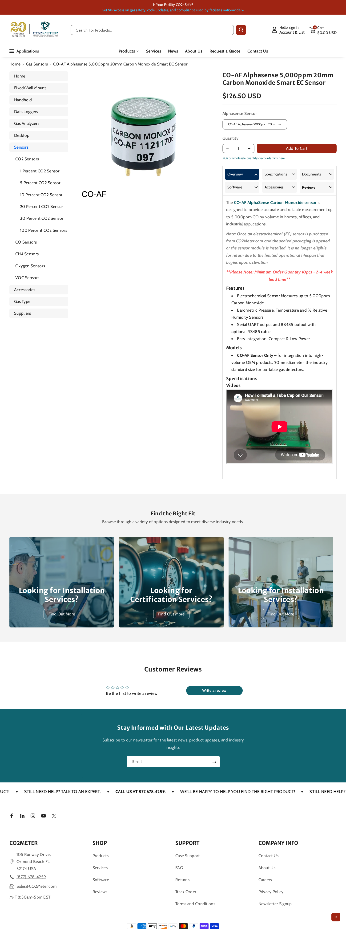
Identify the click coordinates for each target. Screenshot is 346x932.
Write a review (214, 690)
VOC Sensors (27, 277)
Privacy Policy (271, 891)
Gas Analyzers (26, 123)
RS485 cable (258, 331)
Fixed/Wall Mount (30, 87)
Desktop (21, 135)
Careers (265, 879)
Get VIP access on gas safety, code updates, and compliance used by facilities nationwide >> (173, 10)
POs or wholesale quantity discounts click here (253, 158)
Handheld (23, 99)
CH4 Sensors (27, 253)
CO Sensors (26, 242)
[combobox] (152, 30)
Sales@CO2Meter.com (36, 886)
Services (100, 867)
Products (127, 51)
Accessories (24, 289)
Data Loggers (26, 111)
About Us (266, 867)
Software (234, 187)
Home (14, 63)
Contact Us (268, 855)
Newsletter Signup (275, 903)
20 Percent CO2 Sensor (41, 206)
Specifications (276, 174)
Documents (311, 174)
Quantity (230, 138)
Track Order (185, 891)
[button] (323, 30)
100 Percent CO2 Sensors (43, 230)
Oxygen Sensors (30, 265)
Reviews (309, 187)
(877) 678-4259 (31, 876)
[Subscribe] (214, 762)
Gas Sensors (37, 63)
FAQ (179, 867)
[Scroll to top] (335, 917)
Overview (235, 174)
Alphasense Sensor (239, 113)
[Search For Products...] (241, 30)
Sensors (21, 147)
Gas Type (22, 301)
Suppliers (22, 313)
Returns (182, 879)
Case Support (187, 855)
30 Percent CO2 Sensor (41, 218)
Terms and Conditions (195, 903)
